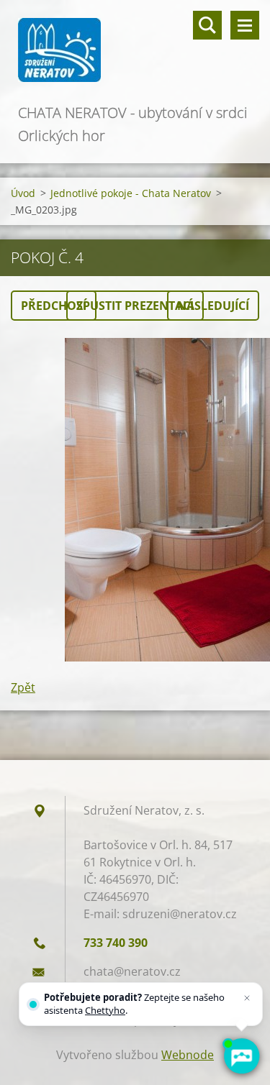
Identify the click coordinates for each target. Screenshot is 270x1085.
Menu (244, 25)
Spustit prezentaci (135, 305)
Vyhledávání (207, 25)
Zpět (23, 687)
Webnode (187, 1055)
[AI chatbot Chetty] (241, 1056)
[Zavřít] (247, 998)
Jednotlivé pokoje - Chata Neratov (130, 193)
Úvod (23, 193)
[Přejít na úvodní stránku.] (135, 50)
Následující (213, 305)
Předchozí (53, 305)
